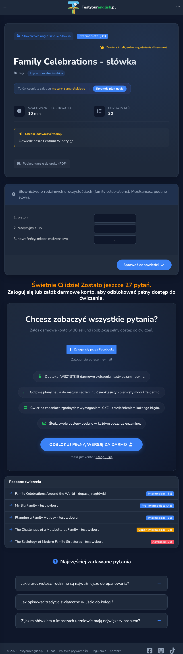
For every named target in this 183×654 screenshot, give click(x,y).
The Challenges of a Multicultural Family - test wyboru (57, 529)
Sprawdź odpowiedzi (141, 264)
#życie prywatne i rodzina (46, 73)
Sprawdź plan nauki (109, 88)
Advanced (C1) (162, 542)
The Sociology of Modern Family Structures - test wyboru (59, 541)
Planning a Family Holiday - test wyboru (46, 517)
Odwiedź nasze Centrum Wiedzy (44, 141)
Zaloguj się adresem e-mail (91, 359)
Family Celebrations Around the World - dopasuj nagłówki (60, 493)
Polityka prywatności (73, 651)
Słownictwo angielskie (38, 36)
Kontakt (115, 651)
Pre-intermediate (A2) (157, 505)
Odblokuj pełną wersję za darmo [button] (88, 444)
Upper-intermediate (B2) (155, 530)
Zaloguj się (104, 457)
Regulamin (99, 651)
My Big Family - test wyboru (36, 505)
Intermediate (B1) (92, 36)
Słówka (65, 36)
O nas (51, 651)
